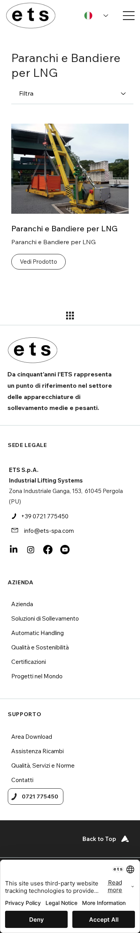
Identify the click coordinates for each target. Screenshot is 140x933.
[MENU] (126, 15)
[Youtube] (65, 549)
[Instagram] (30, 549)
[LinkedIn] (13, 549)
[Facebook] (47, 549)
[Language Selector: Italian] (96, 16)
